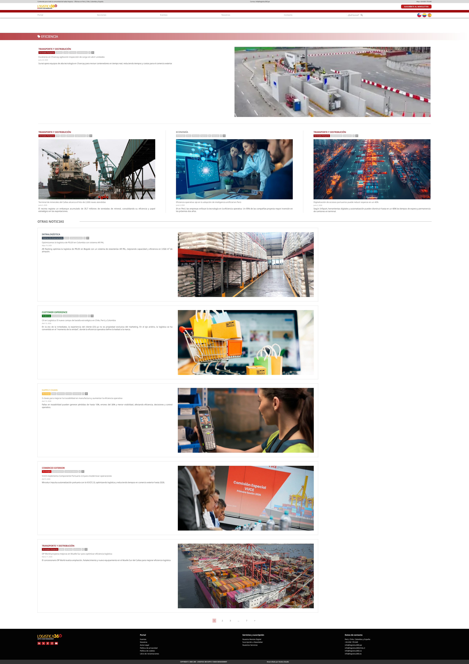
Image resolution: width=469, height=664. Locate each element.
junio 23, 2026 (43, 60)
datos (189, 136)
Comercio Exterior (53, 467)
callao (63, 136)
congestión (347, 136)
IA (209, 136)
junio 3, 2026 (180, 205)
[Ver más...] (89, 52)
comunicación (57, 316)
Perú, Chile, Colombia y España (357, 639)
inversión (215, 136)
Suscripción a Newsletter (252, 642)
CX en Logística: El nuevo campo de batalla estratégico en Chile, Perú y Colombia (79, 320)
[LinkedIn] (39, 643)
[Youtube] (56, 643)
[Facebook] (47, 643)
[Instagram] (51, 643)
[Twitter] (43, 643)
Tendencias (46, 316)
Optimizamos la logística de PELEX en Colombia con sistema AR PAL (73, 242)
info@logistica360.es (353, 654)
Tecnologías (181, 136)
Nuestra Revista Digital (251, 639)
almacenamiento (76, 238)
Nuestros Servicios (250, 645)
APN (57, 136)
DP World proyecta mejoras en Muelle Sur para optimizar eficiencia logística (77, 554)
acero (67, 238)
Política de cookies (147, 651)
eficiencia (70, 136)
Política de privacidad (149, 648)
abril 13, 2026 (46, 323)
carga (66, 52)
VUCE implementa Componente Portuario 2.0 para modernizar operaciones (77, 476)
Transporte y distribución (54, 48)
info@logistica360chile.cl (355, 648)
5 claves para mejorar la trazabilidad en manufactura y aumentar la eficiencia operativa (82, 398)
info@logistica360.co (353, 651)
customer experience (71, 316)
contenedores (82, 52)
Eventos (143, 639)
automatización (336, 136)
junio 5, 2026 (42, 205)
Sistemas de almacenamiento (53, 238)
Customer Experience (54, 312)
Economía (182, 132)
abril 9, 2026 (46, 479)
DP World (69, 549)
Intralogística (51, 234)
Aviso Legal (144, 645)
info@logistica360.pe (263, 1)
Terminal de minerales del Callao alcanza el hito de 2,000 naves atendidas (72, 202)
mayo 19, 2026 (47, 245)
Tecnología (46, 394)
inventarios (77, 394)
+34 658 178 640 (426, 1)
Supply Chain (50, 390)
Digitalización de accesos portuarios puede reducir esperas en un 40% (346, 202)
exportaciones (80, 136)
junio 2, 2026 (318, 205)
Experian (204, 136)
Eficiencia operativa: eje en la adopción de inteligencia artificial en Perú (208, 202)
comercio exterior (71, 471)
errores (68, 394)
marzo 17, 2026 (47, 557)
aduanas (59, 52)
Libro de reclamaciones (149, 654)
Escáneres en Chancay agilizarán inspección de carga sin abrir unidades (71, 57)
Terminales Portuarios (46, 52)
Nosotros (143, 642)
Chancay (73, 52)
